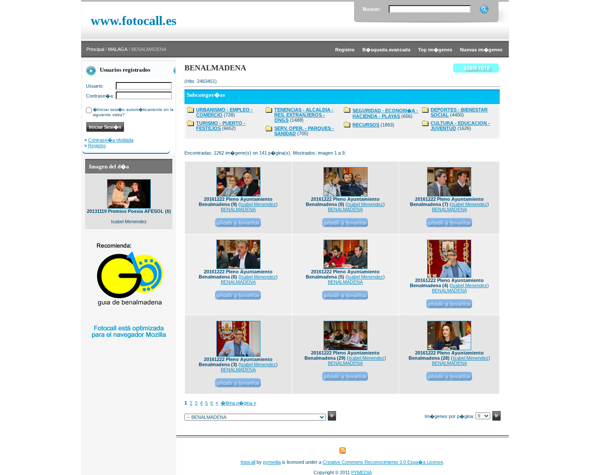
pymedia (272, 462)
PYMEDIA (361, 472)
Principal (95, 49)
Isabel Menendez (258, 204)
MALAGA (117, 49)
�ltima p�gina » (238, 402)
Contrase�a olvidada (110, 139)
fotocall (248, 462)
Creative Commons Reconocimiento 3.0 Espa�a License (383, 462)
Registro (97, 145)
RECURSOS (365, 124)
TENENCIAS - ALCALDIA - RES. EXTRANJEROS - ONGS (303, 115)
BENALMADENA (238, 209)
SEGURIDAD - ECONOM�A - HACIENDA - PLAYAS (385, 113)
